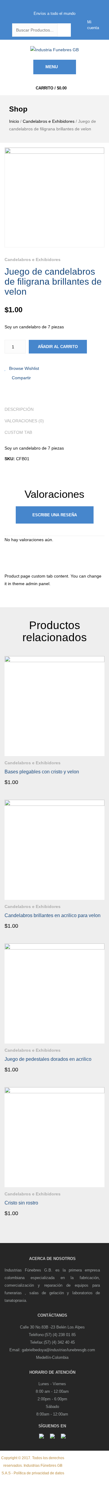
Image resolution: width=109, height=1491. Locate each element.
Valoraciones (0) (24, 420)
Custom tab (18, 432)
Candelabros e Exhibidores (48, 121)
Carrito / (51, 88)
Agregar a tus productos (99, 761)
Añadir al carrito (58, 346)
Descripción (19, 409)
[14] (54, 197)
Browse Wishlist (24, 368)
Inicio (14, 121)
